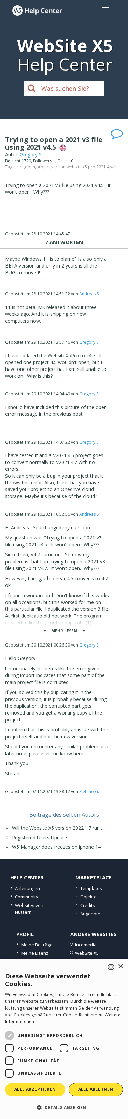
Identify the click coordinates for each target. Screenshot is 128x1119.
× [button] (120, 966)
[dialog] (64, 1039)
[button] (64, 1107)
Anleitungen (27, 888)
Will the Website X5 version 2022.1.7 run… (57, 828)
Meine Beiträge (37, 945)
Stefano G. (89, 791)
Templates (91, 888)
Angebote (90, 914)
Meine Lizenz (34, 953)
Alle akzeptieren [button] (35, 1089)
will (113, 167)
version (58, 167)
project (43, 167)
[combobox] (111, 967)
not (20, 167)
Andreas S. (89, 294)
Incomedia (86, 945)
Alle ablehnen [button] (95, 1089)
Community (26, 897)
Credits (87, 905)
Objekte (88, 897)
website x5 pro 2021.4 (88, 167)
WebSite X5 (87, 953)
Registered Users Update (39, 837)
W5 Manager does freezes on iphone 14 (56, 847)
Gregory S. (31, 154)
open (30, 167)
